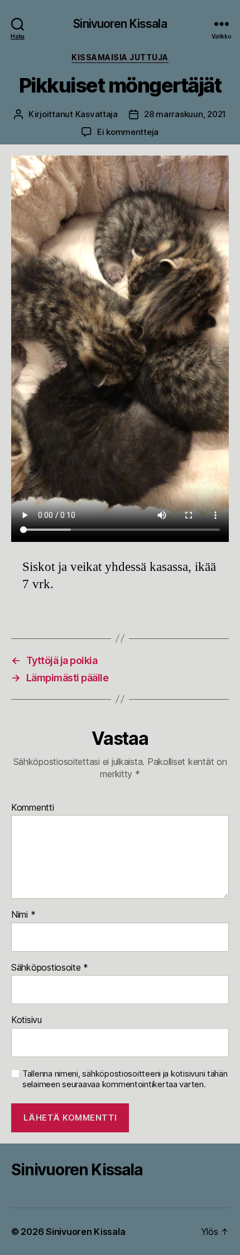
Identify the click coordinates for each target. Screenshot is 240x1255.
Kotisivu (26, 1020)
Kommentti (32, 808)
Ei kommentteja (128, 132)
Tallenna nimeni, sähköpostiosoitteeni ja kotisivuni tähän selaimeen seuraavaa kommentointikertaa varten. (125, 1079)
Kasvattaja (96, 114)
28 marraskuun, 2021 (185, 114)
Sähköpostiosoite (49, 968)
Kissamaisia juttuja (120, 57)
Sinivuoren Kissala (119, 24)
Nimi (23, 915)
